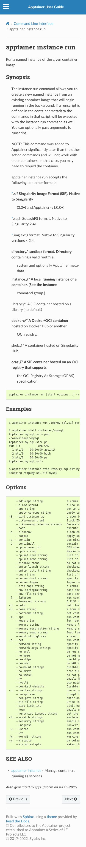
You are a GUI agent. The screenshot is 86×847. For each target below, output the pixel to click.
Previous (19, 799)
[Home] (7, 24)
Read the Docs (17, 821)
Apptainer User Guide (46, 7)
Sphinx (28, 817)
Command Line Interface (33, 24)
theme (52, 817)
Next (69, 799)
